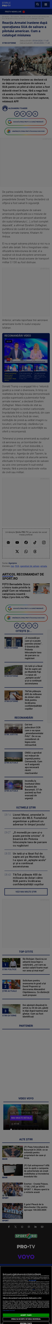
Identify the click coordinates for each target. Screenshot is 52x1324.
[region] (26, 1295)
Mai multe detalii (32, 1280)
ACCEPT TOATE (26, 1315)
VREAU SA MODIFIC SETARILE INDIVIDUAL (26, 1319)
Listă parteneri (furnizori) (9, 1310)
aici (34, 1289)
